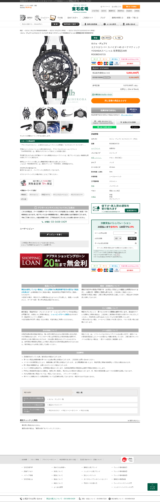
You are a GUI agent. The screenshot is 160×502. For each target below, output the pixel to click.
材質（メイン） (96, 158)
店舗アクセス (28, 471)
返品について (58, 479)
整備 (92, 186)
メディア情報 (28, 475)
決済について (58, 471)
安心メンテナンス (90, 475)
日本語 (137, 11)
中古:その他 (85, 410)
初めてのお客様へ (60, 467)
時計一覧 (79, 392)
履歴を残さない (135, 420)
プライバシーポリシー (49, 459)
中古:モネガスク (54, 410)
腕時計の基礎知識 (120, 479)
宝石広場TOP (28, 467)
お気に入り (117, 6)
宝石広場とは (28, 479)
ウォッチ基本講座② (120, 471)
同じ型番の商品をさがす (116, 101)
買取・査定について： (89, 499)
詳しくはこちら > (127, 115)
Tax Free (106, 77)
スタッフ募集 (35, 459)
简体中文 (121, 11)
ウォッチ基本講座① (120, 467)
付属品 (93, 197)
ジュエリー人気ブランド (92, 471)
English (129, 11)
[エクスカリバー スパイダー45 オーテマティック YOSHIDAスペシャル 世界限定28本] (26, 113)
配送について (58, 475)
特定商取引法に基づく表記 (68, 459)
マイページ (106, 6)
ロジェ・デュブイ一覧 (56, 399)
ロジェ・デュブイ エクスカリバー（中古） (123, 139)
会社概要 (24, 459)
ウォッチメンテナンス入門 (123, 483)
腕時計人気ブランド (90, 467)
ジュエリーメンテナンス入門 (123, 487)
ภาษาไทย (95, 11)
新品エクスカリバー (55, 405)
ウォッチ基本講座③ (120, 475)
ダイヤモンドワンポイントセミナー (96, 479)
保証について (58, 483)
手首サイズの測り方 (90, 483)
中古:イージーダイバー (70, 410)
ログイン (41, 245)
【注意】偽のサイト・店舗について (91, 459)
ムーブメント (95, 148)
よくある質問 (58, 487)
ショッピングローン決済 (60, 314)
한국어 (104, 11)
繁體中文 (112, 11)
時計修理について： (118, 499)
